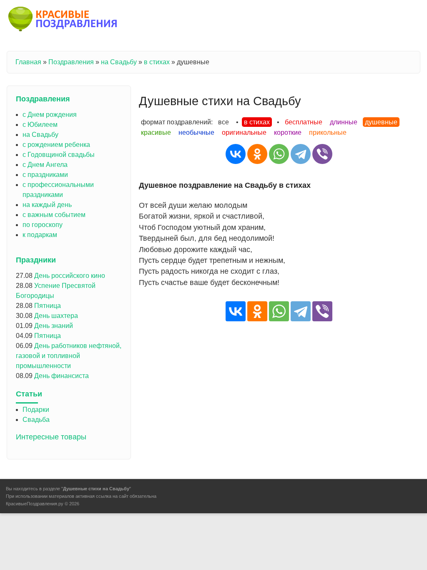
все (223, 122)
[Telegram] (301, 154)
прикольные (328, 132)
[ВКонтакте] (236, 154)
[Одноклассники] (257, 154)
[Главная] (63, 20)
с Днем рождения (50, 114)
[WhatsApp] (279, 154)
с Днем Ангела (45, 164)
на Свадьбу (119, 62)
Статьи (29, 394)
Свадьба (36, 419)
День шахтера (56, 315)
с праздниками (45, 174)
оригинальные (244, 132)
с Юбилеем (40, 124)
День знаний (53, 325)
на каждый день (47, 204)
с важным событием (54, 214)
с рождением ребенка (56, 144)
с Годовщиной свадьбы (59, 154)
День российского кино (69, 275)
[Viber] (322, 154)
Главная (28, 62)
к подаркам (40, 234)
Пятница (47, 305)
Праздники (36, 260)
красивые (156, 132)
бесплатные (303, 122)
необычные (196, 132)
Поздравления (71, 62)
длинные (343, 122)
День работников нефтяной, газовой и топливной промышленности (68, 355)
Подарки (36, 409)
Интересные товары (51, 437)
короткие (287, 132)
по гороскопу (43, 224)
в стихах (157, 62)
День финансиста (61, 375)
